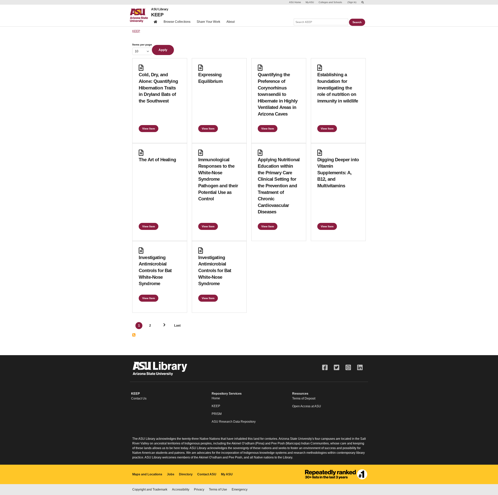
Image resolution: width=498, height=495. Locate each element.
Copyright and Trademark (149, 489)
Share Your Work (208, 21)
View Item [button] (148, 128)
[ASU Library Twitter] (336, 367)
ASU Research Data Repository (234, 421)
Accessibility (180, 489)
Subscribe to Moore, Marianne (133, 334)
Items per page (142, 44)
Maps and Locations (147, 474)
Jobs (170, 474)
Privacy (199, 489)
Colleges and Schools (330, 2)
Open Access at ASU (306, 406)
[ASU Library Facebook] (325, 367)
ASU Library (159, 9)
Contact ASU (206, 474)
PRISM (217, 413)
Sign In (352, 2)
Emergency (239, 489)
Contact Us (138, 398)
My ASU (310, 2)
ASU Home (295, 2)
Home (216, 398)
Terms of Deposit (303, 398)
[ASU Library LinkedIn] (360, 367)
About (230, 21)
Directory (186, 474)
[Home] (140, 15)
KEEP (157, 14)
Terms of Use (218, 489)
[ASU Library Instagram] (348, 367)
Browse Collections (177, 21)
